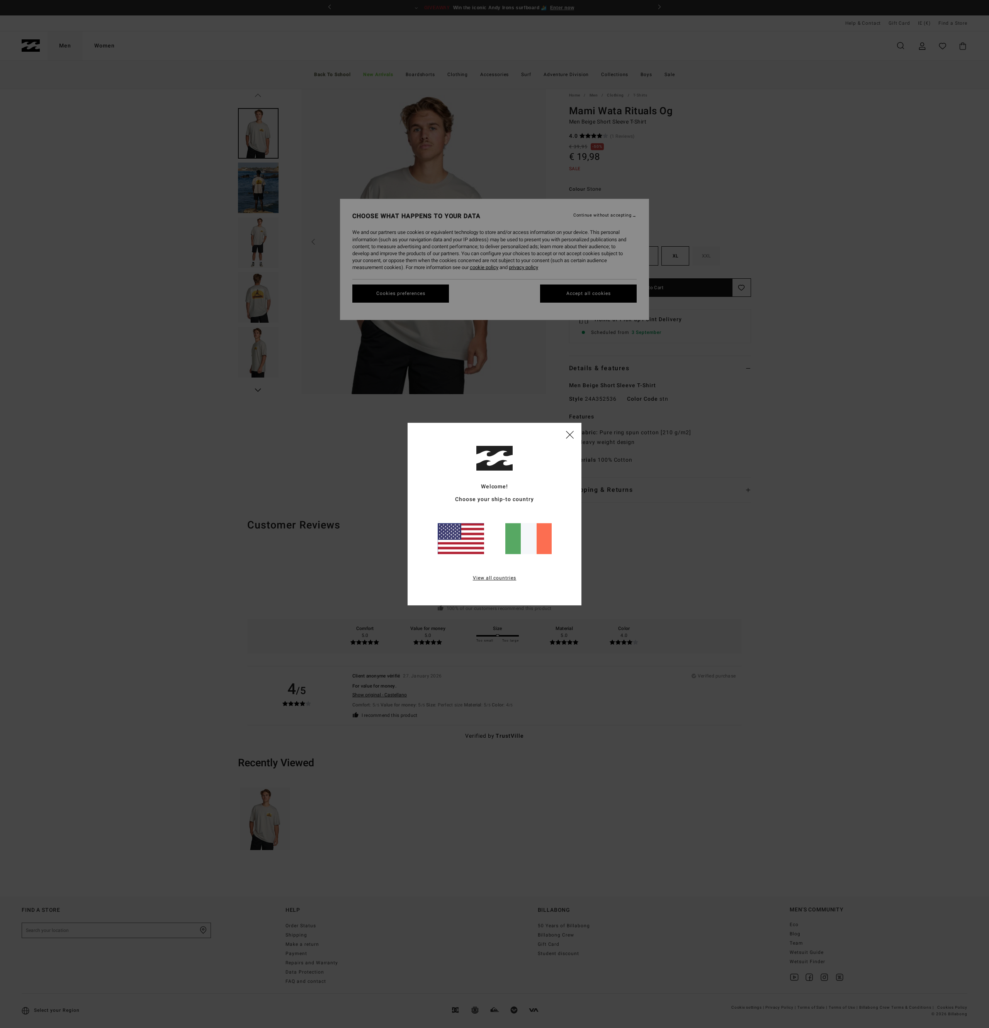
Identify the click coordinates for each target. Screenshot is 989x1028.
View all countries (495, 577)
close (570, 434)
